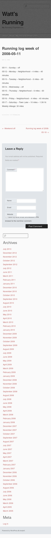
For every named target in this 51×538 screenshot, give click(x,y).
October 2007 (9, 433)
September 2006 (10, 483)
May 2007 (7, 453)
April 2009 (7, 364)
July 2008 (7, 399)
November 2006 (10, 476)
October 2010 (9, 295)
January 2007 (9, 468)
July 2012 (7, 268)
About (11, 36)
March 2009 (8, 368)
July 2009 (7, 353)
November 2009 (10, 337)
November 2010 (10, 291)
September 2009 (10, 345)
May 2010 (7, 314)
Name (11, 200)
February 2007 (9, 464)
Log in (5, 523)
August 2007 (8, 441)
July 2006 (7, 491)
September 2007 (10, 437)
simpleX (22, 530)
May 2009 (7, 360)
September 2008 (10, 391)
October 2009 (9, 341)
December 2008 (10, 379)
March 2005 (8, 510)
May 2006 (7, 499)
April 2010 (7, 318)
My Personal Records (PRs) (27, 36)
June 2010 (7, 310)
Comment (11, 169)
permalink (16, 115)
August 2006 (8, 487)
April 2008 (7, 410)
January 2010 (9, 329)
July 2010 (7, 306)
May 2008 (7, 406)
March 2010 (8, 322)
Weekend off (8, 128)
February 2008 (9, 418)
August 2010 (8, 302)
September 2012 (10, 264)
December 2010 (10, 287)
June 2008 (7, 403)
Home (5, 36)
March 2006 (8, 503)
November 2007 (10, 430)
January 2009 (9, 376)
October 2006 (9, 480)
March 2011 (8, 276)
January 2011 (9, 283)
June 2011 (7, 272)
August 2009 (8, 349)
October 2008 (9, 387)
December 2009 (10, 333)
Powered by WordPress (10, 530)
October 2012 (9, 260)
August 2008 (8, 395)
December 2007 (10, 426)
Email (11, 207)
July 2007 (7, 445)
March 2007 (8, 460)
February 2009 (9, 372)
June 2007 (7, 449)
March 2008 (8, 414)
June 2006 (7, 495)
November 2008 (10, 383)
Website (10, 214)
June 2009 (7, 356)
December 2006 (10, 472)
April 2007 (7, 456)
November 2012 (10, 256)
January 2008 (9, 422)
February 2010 (9, 326)
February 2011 (9, 279)
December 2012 (10, 252)
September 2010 (10, 299)
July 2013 (7, 249)
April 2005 (7, 507)
